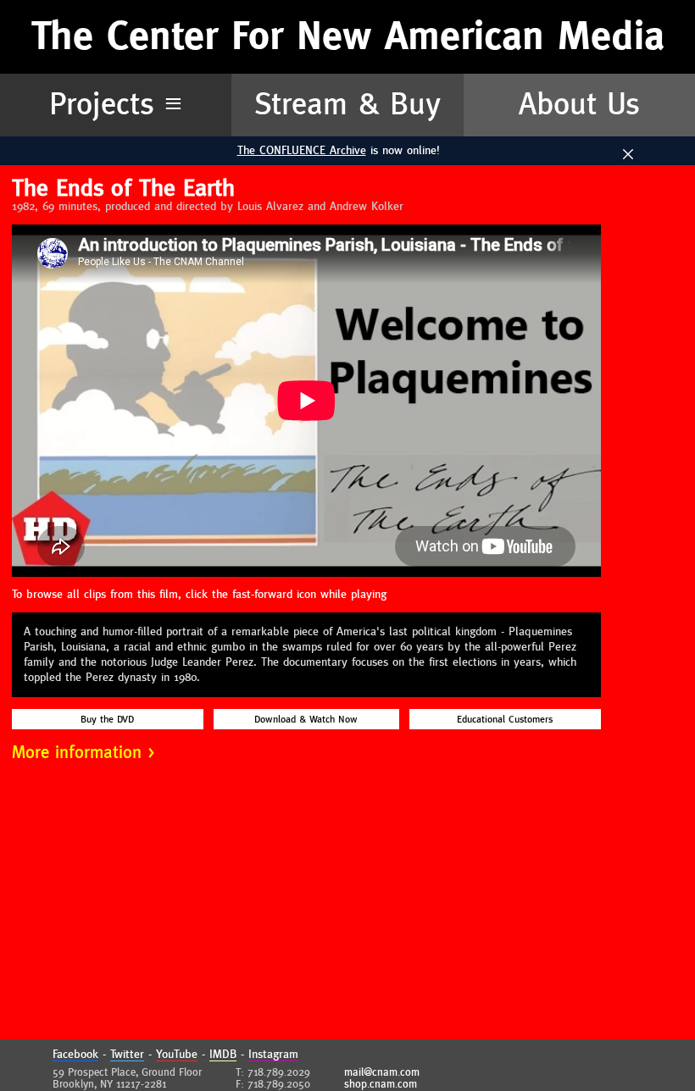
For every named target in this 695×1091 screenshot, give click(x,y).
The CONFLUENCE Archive (301, 151)
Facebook (75, 1055)
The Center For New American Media (347, 37)
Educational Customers (505, 719)
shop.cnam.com (380, 1084)
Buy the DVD (107, 719)
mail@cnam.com (382, 1072)
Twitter (127, 1055)
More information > (83, 752)
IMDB (222, 1055)
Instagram (273, 1055)
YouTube (176, 1055)
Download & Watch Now (306, 719)
